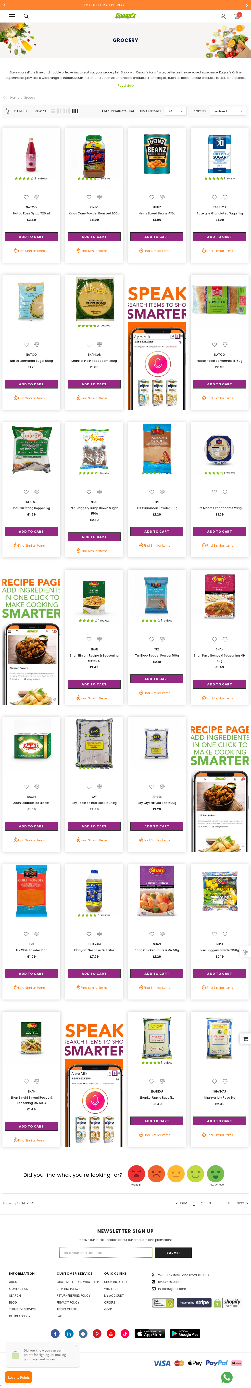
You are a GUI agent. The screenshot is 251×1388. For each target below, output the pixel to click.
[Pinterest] (97, 1333)
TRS (157, 502)
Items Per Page (150, 111)
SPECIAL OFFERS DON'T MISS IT (105, 5)
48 (228, 1203)
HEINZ (157, 207)
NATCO (31, 207)
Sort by (200, 111)
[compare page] (245, 951)
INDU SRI (31, 502)
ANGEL (157, 797)
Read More (126, 85)
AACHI (31, 797)
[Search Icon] (26, 16)
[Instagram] (83, 1333)
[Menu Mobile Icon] (12, 16)
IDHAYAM (94, 944)
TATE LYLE (219, 207)
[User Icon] (223, 16)
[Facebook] (55, 1333)
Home (14, 97)
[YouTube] (111, 1333)
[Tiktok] (125, 1333)
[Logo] (125, 16)
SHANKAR (94, 355)
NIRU (94, 502)
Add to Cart (31, 237)
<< (5, 98)
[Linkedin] (69, 1333)
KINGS (94, 207)
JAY (94, 797)
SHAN (94, 649)
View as (40, 111)
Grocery (30, 97)
